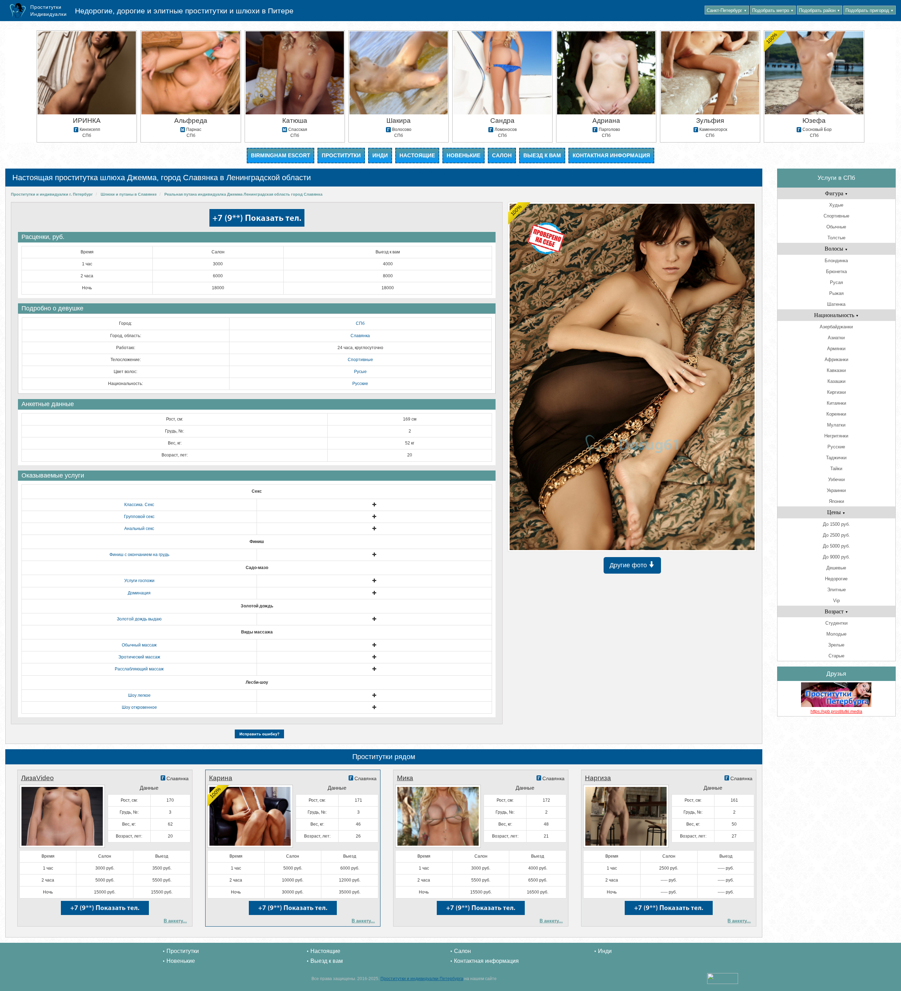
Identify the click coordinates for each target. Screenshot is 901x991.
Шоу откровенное (139, 707)
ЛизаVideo (37, 778)
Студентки (836, 623)
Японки (836, 501)
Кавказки (836, 370)
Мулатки (836, 425)
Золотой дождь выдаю (139, 619)
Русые (360, 371)
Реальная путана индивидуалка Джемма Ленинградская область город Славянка (243, 194)
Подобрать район (819, 10)
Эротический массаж (139, 657)
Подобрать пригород (869, 10)
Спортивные (360, 359)
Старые (836, 655)
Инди (380, 155)
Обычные (836, 226)
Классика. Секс (139, 504)
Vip (836, 600)
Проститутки (341, 155)
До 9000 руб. (836, 557)
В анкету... (175, 920)
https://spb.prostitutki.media (836, 711)
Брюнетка (836, 271)
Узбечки (836, 479)
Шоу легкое (139, 695)
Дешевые (836, 567)
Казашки (836, 381)
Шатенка (836, 304)
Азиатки (836, 337)
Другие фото (629, 565)
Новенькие (463, 155)
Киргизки (836, 392)
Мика (405, 778)
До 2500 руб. (836, 535)
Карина (220, 778)
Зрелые (836, 645)
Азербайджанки (836, 326)
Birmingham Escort (280, 155)
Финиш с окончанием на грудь (139, 554)
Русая (836, 282)
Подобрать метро (773, 10)
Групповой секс (139, 516)
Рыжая (836, 293)
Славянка (360, 335)
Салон (502, 155)
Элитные (836, 589)
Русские (360, 383)
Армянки (836, 348)
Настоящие (417, 155)
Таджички (836, 457)
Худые (836, 205)
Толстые (836, 237)
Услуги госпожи (139, 580)
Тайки (836, 468)
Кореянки (836, 414)
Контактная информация (611, 155)
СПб (360, 323)
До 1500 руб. (836, 524)
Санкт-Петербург (727, 10)
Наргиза (598, 778)
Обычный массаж (139, 645)
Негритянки (836, 435)
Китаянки (836, 403)
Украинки (836, 490)
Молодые (836, 634)
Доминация (139, 593)
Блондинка (836, 260)
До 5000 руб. (836, 546)
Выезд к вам (542, 155)
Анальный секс (139, 528)
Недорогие (836, 578)
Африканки (836, 359)
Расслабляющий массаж (139, 669)
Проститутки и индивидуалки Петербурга (421, 978)
